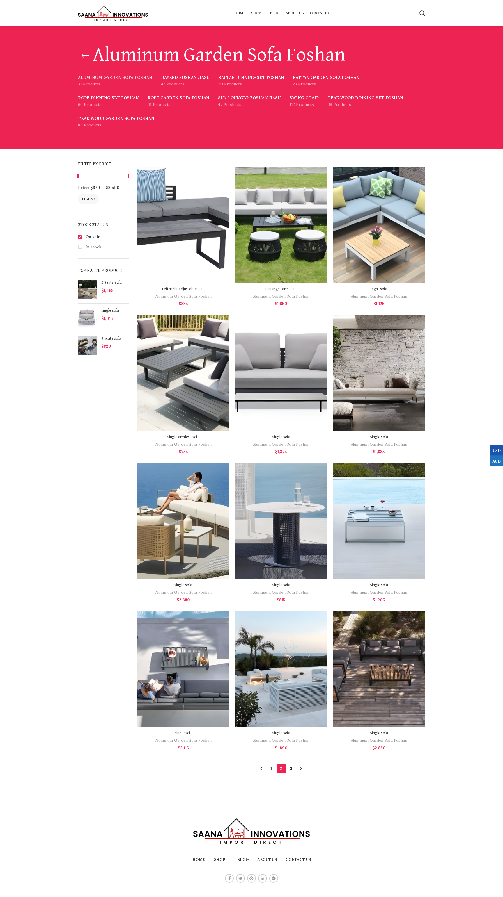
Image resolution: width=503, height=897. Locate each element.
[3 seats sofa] (87, 345)
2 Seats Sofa (111, 283)
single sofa (110, 310)
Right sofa (379, 289)
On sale (92, 236)
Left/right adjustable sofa (183, 289)
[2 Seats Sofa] (87, 289)
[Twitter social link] (240, 878)
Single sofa (281, 437)
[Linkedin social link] (262, 878)
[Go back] (85, 55)
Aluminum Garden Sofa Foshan (183, 296)
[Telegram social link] (273, 878)
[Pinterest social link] (251, 878)
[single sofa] (87, 317)
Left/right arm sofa (281, 289)
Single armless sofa (183, 437)
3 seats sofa (111, 338)
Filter (88, 199)
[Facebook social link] (229, 878)
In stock (92, 246)
